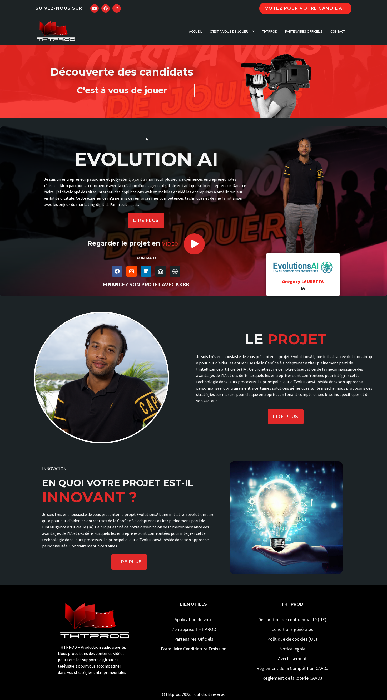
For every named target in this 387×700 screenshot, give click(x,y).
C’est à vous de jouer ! (230, 31)
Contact (337, 31)
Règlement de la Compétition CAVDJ (292, 668)
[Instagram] (116, 8)
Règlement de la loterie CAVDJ (292, 678)
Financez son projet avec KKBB (146, 284)
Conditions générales (292, 629)
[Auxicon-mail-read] (160, 271)
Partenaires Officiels (304, 31)
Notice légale (292, 649)
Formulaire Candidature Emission (193, 649)
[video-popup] (194, 243)
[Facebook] (105, 8)
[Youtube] (94, 8)
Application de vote (193, 619)
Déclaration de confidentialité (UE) (292, 619)
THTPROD (269, 31)
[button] (146, 220)
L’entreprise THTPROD (193, 629)
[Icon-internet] (175, 271)
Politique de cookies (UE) (292, 639)
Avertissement (292, 658)
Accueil (195, 31)
